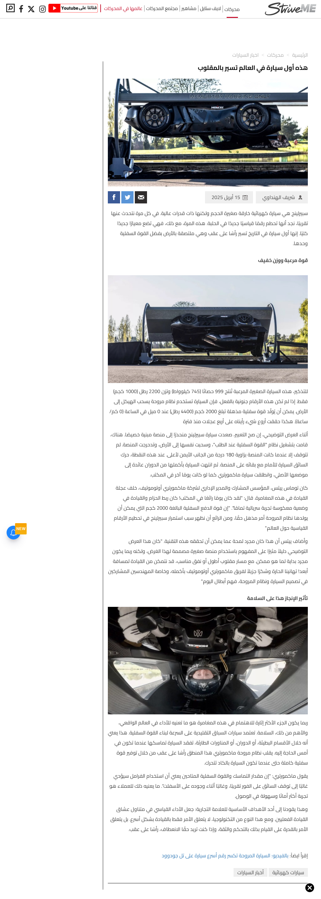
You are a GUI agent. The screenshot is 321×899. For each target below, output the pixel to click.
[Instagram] (42, 9)
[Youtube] (73, 9)
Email (141, 197)
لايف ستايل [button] (210, 8)
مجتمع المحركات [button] (162, 8)
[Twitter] (31, 9)
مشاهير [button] (189, 8)
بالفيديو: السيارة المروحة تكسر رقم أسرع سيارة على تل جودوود (225, 855)
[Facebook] (21, 9)
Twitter (127, 197)
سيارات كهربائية (288, 872)
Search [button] (10, 8)
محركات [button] (232, 9)
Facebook (114, 197)
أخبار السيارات (250, 872)
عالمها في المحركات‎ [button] (123, 8)
